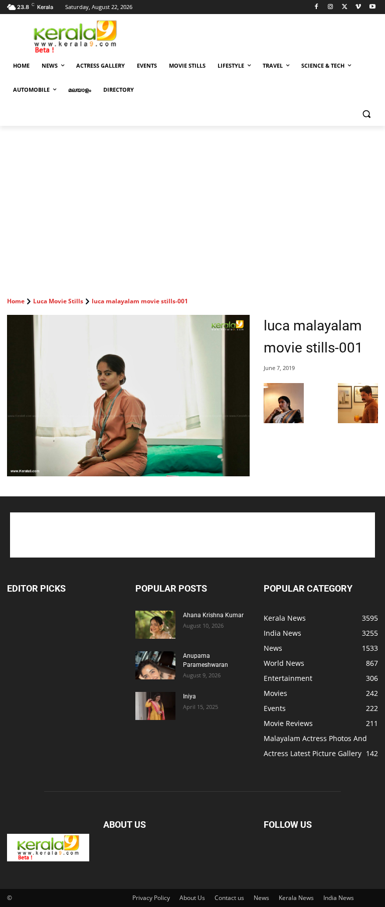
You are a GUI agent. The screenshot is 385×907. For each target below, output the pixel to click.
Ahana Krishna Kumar (213, 615)
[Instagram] (330, 7)
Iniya (189, 696)
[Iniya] (155, 706)
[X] (344, 7)
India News (338, 897)
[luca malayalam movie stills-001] (128, 396)
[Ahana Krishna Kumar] (155, 625)
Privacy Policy (151, 897)
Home (16, 301)
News (261, 897)
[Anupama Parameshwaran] (155, 665)
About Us (192, 897)
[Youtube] (372, 7)
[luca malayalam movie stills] (284, 420)
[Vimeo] (358, 7)
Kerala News (296, 897)
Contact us (229, 897)
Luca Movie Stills (58, 301)
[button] (366, 114)
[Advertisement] (260, 36)
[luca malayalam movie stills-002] (358, 420)
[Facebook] (316, 7)
